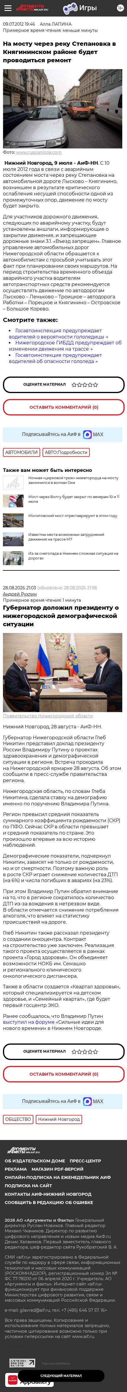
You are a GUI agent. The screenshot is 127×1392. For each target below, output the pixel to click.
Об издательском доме (35, 1161)
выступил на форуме (29, 1022)
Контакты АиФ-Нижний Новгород (48, 1194)
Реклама (16, 1169)
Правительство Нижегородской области (48, 716)
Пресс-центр (85, 1161)
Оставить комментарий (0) (64, 407)
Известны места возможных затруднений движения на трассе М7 (66, 537)
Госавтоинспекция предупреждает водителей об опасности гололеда (55, 358)
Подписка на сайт (28, 1185)
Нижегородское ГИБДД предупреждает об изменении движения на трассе (65, 346)
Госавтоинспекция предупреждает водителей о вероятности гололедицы (56, 334)
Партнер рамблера (56, 1363)
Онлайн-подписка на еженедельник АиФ (58, 1177)
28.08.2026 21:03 (19, 588)
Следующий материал (61, 1376)
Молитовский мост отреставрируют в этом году (72, 515)
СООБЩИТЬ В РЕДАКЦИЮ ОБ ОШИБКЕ (49, 1202)
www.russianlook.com (39, 152)
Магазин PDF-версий (58, 1169)
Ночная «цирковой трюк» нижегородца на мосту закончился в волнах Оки (73, 480)
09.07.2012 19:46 (19, 24)
